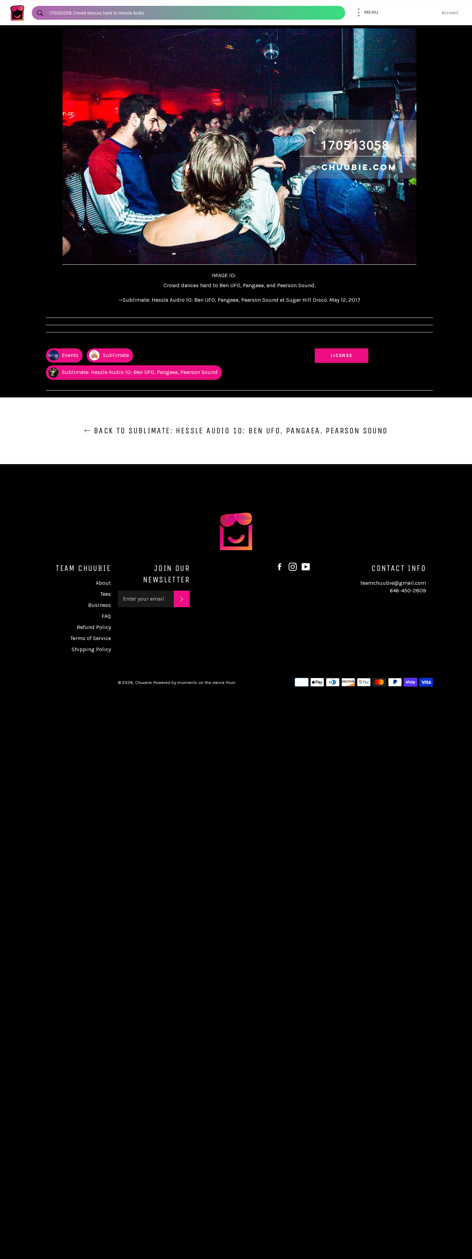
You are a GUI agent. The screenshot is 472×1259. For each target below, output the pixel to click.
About (103, 583)
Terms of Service (90, 638)
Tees (105, 594)
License (348, 355)
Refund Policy (94, 627)
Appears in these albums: (73, 342)
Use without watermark (341, 342)
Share (426, 342)
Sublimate (115, 355)
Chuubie (143, 682)
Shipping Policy (91, 649)
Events (69, 355)
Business (99, 605)
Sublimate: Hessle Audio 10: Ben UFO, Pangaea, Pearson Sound (139, 372)
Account (450, 12)
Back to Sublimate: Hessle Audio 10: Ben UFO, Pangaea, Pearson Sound (239, 430)
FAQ (106, 616)
